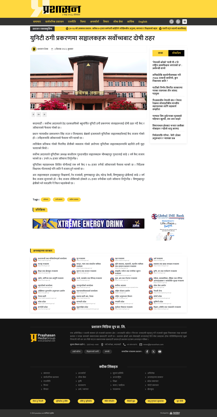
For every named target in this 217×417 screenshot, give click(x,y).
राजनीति (72, 22)
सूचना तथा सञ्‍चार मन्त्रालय (86, 271)
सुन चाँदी (180, 401)
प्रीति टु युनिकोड (86, 401)
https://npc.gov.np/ (120, 293)
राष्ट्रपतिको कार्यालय (45, 285)
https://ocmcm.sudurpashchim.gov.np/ (87, 309)
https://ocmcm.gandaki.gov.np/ (124, 304)
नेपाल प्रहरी (42, 296)
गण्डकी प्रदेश (119, 301)
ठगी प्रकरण (58, 199)
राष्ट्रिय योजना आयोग (122, 291)
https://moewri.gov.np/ (83, 280)
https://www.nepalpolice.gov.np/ (47, 298)
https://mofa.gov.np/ (44, 266)
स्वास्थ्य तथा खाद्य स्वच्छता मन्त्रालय (166, 264)
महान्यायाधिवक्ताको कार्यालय (87, 291)
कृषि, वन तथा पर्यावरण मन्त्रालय (165, 271)
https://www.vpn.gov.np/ (83, 287)
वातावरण (80, 385)
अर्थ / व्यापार (82, 389)
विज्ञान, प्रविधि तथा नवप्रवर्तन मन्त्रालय (167, 307)
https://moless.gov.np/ (121, 280)
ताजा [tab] (160, 53)
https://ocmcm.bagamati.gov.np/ (85, 304)
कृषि (78, 381)
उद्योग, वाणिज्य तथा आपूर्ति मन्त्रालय (51, 278)
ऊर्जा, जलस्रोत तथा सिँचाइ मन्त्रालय (89, 278)
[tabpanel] (168, 101)
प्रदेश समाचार (151, 381)
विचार (106, 22)
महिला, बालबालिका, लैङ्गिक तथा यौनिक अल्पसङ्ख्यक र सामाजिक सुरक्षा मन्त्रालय (169, 279)
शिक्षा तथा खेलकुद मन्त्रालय (48, 271)
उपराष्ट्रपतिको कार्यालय (84, 285)
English (143, 22)
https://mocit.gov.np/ (82, 273)
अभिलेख (149, 373)
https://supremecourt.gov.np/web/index (126, 287)
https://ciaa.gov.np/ (43, 293)
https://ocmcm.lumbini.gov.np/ (162, 304)
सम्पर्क (107, 351)
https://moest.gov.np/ (44, 273)
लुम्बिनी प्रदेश (158, 301)
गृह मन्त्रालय (80, 258)
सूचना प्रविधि (116, 373)
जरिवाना (45, 199)
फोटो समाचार (152, 385)
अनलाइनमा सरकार (154, 377)
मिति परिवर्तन (109, 401)
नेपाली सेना (158, 291)
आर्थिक (130, 22)
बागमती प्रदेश (81, 301)
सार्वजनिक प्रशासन (54, 22)
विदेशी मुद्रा (131, 401)
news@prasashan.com (153, 344)
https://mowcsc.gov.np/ (160, 283)
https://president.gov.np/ (45, 287)
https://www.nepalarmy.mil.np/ (162, 293)
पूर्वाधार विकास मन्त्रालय (124, 307)
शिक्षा (113, 381)
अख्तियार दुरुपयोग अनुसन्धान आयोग (51, 291)
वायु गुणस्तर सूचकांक (156, 401)
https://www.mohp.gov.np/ (161, 266)
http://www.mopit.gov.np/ (122, 309)
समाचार (37, 22)
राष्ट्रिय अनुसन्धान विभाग (123, 296)
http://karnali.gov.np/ (44, 309)
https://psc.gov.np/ (159, 287)
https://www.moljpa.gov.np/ (84, 268)
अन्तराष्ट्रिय (115, 377)
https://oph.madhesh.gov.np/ (46, 304)
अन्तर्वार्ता (94, 22)
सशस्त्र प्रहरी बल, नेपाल (84, 296)
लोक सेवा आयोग (160, 285)
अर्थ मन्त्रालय (158, 258)
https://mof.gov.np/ (159, 260)
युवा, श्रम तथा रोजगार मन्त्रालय (126, 278)
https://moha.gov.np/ (82, 260)
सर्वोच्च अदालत (74, 199)
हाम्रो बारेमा (76, 351)
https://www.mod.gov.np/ (122, 260)
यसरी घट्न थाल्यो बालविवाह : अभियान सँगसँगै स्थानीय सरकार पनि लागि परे (180, 28)
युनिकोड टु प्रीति (62, 401)
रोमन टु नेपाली (38, 401)
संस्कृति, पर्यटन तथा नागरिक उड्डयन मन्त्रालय (128, 272)
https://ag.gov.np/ (81, 293)
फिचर (83, 22)
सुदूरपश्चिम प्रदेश (82, 307)
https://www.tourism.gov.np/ (123, 275)
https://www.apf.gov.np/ (83, 298)
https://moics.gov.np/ (44, 280)
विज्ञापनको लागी (93, 351)
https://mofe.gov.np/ (159, 273)
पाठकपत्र (115, 389)
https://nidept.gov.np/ (121, 298)
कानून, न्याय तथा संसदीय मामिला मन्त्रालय (88, 265)
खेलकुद (149, 389)
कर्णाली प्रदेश (43, 307)
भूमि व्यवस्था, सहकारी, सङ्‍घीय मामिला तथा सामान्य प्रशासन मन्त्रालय (129, 265)
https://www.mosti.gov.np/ (161, 309)
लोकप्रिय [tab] (176, 53)
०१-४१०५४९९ (132, 344)
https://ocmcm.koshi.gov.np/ (162, 298)
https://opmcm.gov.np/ (44, 260)
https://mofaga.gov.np (121, 268)
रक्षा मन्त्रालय (119, 258)
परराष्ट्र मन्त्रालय (43, 264)
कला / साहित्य (117, 385)
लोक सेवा (118, 22)
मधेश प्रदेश (42, 301)
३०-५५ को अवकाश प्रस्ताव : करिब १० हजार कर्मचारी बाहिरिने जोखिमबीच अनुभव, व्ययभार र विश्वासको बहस (99, 28)
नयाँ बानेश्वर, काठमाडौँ (113, 344)
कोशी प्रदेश (158, 296)
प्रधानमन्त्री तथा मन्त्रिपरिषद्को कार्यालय (52, 258)
